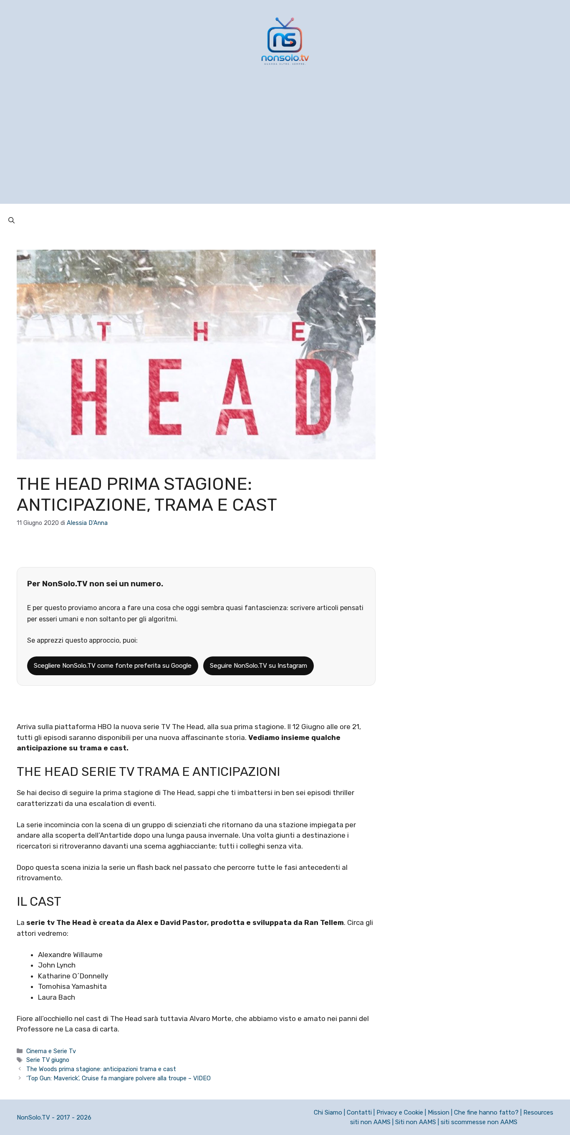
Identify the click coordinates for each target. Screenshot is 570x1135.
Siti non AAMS (415, 1122)
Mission (438, 1112)
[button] (11, 220)
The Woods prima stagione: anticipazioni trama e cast (101, 1069)
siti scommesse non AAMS (479, 1122)
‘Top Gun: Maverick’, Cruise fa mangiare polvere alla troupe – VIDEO (118, 1078)
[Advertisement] (285, 145)
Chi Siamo (328, 1112)
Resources (538, 1112)
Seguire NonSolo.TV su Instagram (258, 665)
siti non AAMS (370, 1122)
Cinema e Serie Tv (51, 1051)
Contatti (359, 1112)
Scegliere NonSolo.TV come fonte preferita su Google (113, 665)
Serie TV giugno (47, 1060)
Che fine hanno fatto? (486, 1112)
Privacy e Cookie (399, 1112)
